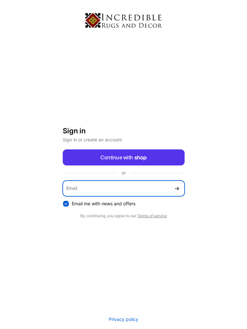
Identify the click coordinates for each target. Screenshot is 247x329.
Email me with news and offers (103, 203)
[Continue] (176, 188)
